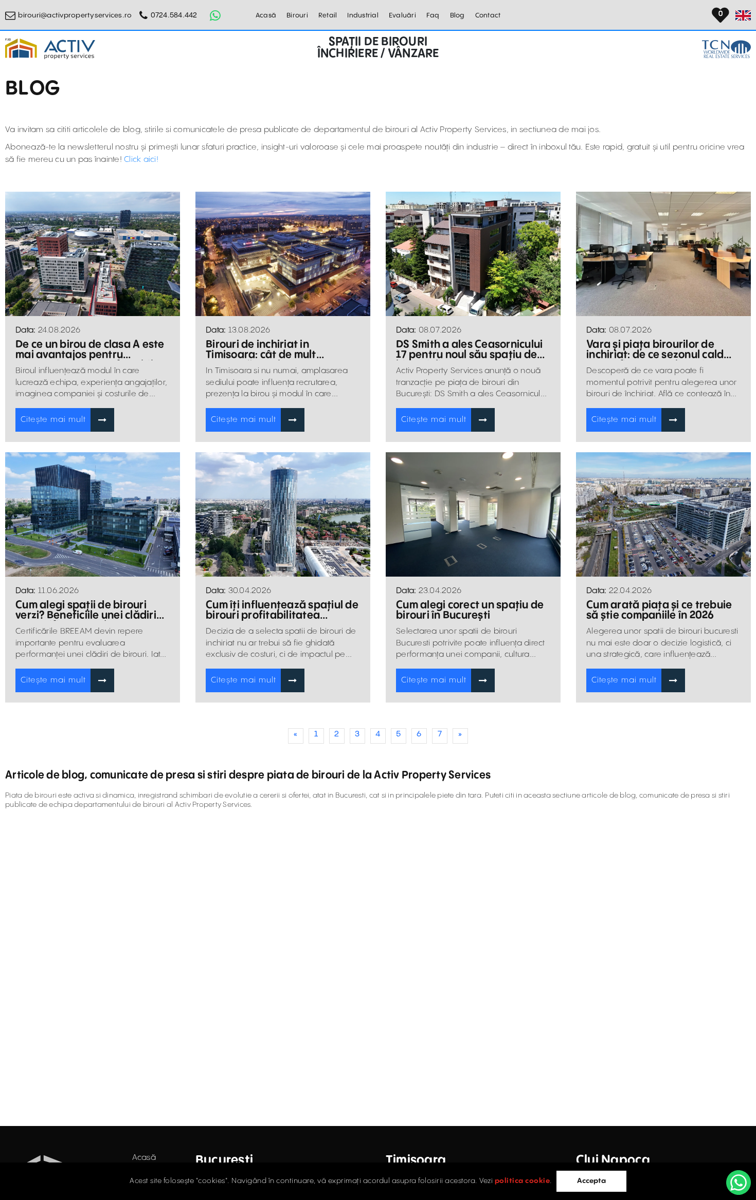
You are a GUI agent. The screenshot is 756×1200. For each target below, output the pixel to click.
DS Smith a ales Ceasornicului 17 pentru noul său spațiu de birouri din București (469, 350)
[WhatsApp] (738, 1182)
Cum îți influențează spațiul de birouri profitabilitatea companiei (282, 610)
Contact (488, 15)
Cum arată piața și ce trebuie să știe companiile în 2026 (659, 610)
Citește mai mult (53, 419)
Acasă (266, 15)
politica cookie (522, 1181)
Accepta (591, 1181)
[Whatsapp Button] (215, 15)
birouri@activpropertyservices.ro (75, 15)
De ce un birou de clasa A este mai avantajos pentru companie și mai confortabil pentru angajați (90, 350)
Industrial (363, 15)
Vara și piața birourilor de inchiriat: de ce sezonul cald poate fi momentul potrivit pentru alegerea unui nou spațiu (655, 350)
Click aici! (141, 159)
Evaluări (402, 15)
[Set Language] (743, 15)
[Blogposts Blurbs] (92, 254)
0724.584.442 (174, 15)
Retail (327, 15)
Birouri (297, 15)
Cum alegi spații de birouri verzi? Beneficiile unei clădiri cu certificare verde (85, 610)
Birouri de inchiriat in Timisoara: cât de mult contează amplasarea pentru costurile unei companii (279, 350)
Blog (457, 15)
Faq (433, 15)
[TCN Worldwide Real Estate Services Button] (726, 49)
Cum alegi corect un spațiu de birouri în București (470, 610)
